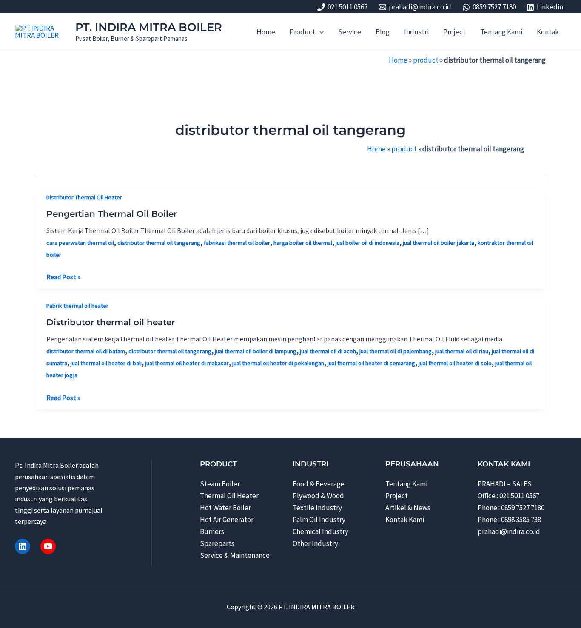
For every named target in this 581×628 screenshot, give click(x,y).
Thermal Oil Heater (229, 495)
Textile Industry (317, 507)
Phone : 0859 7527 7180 (511, 507)
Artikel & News (407, 507)
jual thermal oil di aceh (328, 351)
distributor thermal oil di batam (85, 351)
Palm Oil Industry (319, 519)
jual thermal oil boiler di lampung (255, 351)
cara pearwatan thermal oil (80, 243)
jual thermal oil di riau (461, 351)
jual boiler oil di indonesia (367, 243)
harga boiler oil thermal (302, 243)
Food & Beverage (319, 484)
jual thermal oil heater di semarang (371, 363)
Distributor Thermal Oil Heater (84, 197)
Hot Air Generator (226, 519)
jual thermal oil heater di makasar (187, 363)
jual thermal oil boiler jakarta (438, 243)
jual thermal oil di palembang (395, 351)
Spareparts (217, 543)
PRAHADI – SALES (505, 484)
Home (398, 60)
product (426, 60)
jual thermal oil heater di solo (455, 363)
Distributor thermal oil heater (110, 322)
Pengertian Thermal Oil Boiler (111, 214)
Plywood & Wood (318, 495)
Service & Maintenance (235, 555)
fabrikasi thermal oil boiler (237, 243)
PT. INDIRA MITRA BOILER (148, 27)
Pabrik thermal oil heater (77, 306)
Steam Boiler (220, 484)
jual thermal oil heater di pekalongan (278, 363)
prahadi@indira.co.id (509, 531)
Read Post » (63, 277)
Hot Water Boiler (225, 507)
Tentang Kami (406, 484)
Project (396, 495)
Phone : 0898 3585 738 (509, 519)
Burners (212, 531)
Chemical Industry (320, 531)
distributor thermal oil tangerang (158, 243)
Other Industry (315, 543)
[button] (319, 32)
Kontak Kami (404, 519)
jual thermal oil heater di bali (106, 363)
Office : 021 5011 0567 (508, 495)
